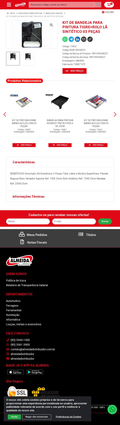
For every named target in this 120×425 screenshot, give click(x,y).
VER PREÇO (76, 70)
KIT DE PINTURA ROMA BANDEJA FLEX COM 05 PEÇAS (96, 123)
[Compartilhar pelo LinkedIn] (77, 39)
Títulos (90, 235)
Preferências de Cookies (68, 417)
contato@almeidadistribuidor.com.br (32, 349)
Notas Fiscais (37, 242)
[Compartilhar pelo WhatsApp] (65, 39)
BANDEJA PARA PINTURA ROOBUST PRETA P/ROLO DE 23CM (60, 123)
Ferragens (12, 305)
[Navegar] (5, 114)
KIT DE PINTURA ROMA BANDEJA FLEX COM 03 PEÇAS (24, 123)
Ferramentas (14, 310)
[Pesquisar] (98, 4)
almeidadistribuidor (22, 354)
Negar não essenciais (36, 417)
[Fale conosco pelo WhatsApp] (112, 409)
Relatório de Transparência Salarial (27, 285)
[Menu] (9, 4)
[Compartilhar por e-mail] (83, 39)
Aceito (14, 417)
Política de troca (16, 280)
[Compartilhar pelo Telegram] (71, 39)
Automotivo (13, 301)
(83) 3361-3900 (20, 344)
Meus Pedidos (36, 235)
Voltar (109, 12)
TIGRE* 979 (79, 64)
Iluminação (12, 315)
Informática (13, 319)
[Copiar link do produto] (90, 39)
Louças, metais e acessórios (23, 324)
